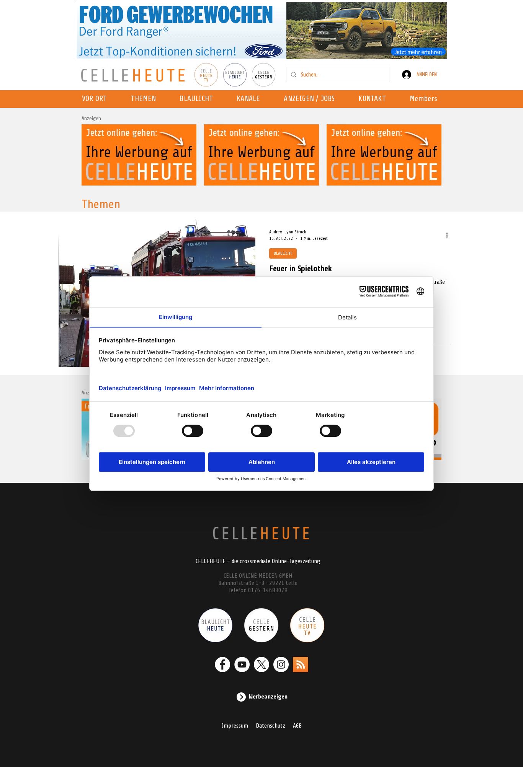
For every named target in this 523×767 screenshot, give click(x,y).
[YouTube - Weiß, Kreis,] (242, 664)
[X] (261, 664)
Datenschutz (270, 725)
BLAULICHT (283, 253)
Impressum (234, 725)
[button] (250, 99)
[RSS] (300, 664)
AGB (297, 725)
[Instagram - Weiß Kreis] (281, 664)
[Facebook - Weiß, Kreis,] (222, 664)
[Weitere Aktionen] (449, 234)
